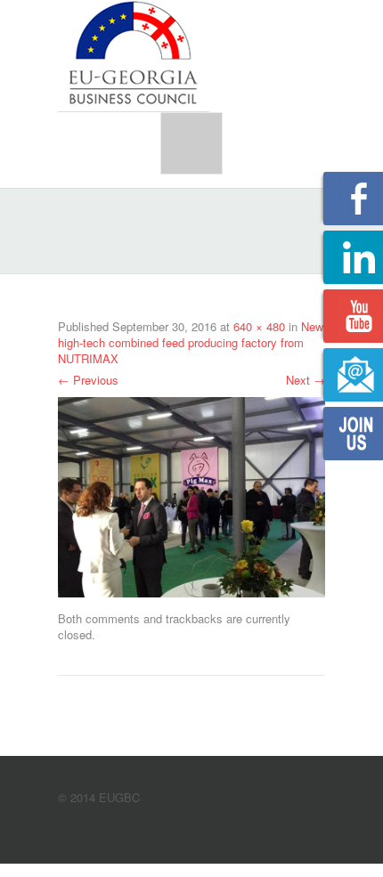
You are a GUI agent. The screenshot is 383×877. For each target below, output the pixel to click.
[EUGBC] (133, 54)
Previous (88, 379)
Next (305, 379)
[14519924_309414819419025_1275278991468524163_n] (191, 495)
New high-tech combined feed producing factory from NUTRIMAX (190, 342)
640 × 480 (259, 326)
